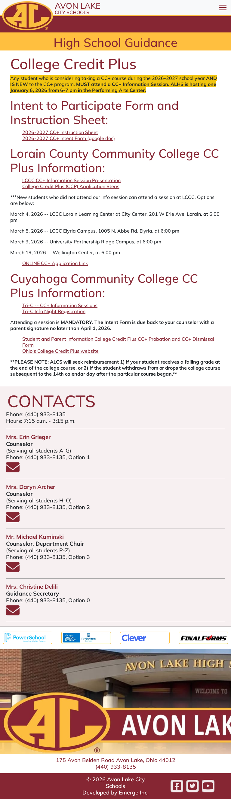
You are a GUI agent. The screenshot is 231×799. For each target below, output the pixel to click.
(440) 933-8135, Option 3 (57, 557)
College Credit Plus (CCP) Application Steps (70, 186)
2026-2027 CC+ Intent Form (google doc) (68, 138)
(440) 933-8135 (45, 414)
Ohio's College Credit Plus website (60, 351)
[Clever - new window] (145, 637)
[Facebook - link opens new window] (177, 786)
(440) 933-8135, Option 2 (57, 507)
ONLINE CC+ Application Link (55, 263)
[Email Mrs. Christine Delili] (13, 613)
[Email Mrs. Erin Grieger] (13, 470)
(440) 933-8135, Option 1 (57, 457)
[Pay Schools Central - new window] (86, 637)
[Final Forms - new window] (203, 637)
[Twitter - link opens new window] (192, 786)
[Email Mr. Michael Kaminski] (13, 570)
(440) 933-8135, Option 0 (57, 600)
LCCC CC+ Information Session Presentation (71, 180)
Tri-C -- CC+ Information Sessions (59, 305)
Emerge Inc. (134, 792)
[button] (223, 7)
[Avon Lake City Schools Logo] (26, 16)
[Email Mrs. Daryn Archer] (13, 520)
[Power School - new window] (27, 637)
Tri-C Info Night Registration (53, 311)
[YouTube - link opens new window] (208, 786)
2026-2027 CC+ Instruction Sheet (60, 132)
